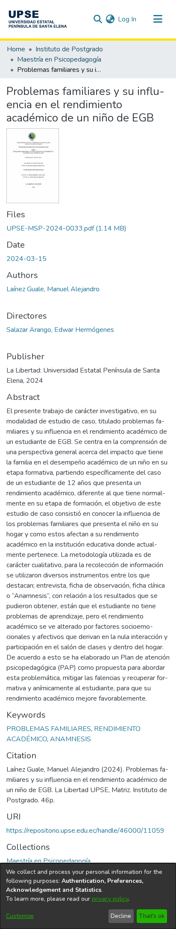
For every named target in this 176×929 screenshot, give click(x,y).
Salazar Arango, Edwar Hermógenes (60, 329)
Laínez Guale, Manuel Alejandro (53, 289)
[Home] (37, 19)
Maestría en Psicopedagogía (59, 59)
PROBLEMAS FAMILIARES (48, 729)
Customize (20, 916)
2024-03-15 (26, 258)
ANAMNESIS (70, 739)
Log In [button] (127, 19)
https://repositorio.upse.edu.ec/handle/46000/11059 (85, 830)
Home (16, 49)
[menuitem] (110, 19)
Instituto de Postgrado (69, 49)
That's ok (151, 916)
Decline (121, 916)
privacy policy (110, 899)
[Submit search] (97, 19)
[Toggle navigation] (158, 19)
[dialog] (88, 896)
